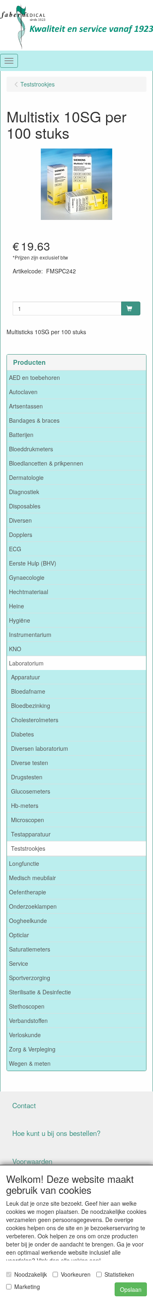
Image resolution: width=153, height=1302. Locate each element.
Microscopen (27, 820)
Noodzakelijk (30, 1274)
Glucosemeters (30, 791)
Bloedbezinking (30, 705)
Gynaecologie (26, 577)
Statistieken (119, 1274)
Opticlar (19, 935)
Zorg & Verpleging (32, 1049)
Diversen (20, 520)
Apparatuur (25, 677)
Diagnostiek (24, 492)
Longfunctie (24, 863)
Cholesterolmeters (34, 720)
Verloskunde (25, 1035)
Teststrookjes (28, 848)
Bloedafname (28, 691)
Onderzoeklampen (33, 906)
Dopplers (20, 534)
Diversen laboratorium (39, 748)
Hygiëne (19, 620)
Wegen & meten (30, 1063)
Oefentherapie (27, 892)
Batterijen (21, 434)
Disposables (24, 506)
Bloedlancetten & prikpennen (46, 463)
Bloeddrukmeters (31, 449)
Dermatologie (26, 477)
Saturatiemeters (29, 949)
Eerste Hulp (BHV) (32, 563)
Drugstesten (26, 777)
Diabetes (22, 734)
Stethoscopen (26, 1006)
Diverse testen (29, 763)
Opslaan (131, 1289)
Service (18, 963)
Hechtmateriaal (28, 592)
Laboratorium (26, 663)
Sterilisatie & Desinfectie (40, 992)
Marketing (27, 1286)
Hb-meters (24, 805)
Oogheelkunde (28, 920)
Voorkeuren (76, 1274)
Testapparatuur (31, 834)
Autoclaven (23, 392)
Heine (16, 606)
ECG (15, 549)
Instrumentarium (30, 634)
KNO (15, 649)
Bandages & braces (34, 420)
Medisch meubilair (32, 878)
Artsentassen (26, 406)
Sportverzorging (29, 978)
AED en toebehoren (34, 377)
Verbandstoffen (28, 1020)
